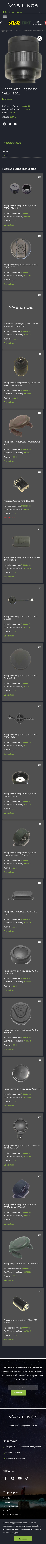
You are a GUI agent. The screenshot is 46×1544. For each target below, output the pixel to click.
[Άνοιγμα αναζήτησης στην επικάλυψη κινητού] (40, 12)
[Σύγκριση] (39, 177)
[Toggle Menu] (5, 16)
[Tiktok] (27, 1478)
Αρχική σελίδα (6, 30)
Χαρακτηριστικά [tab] (12, 142)
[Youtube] (20, 1478)
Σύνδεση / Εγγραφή (13, 12)
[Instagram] (13, 1478)
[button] (45, 23)
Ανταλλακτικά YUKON (32, 30)
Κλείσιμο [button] (23, 1539)
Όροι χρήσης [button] (15, 1532)
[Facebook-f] (6, 1478)
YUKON (18, 30)
